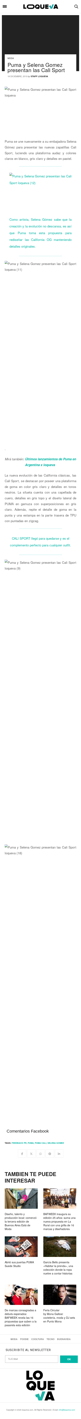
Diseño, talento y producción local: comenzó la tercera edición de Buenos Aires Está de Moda (21, 1221)
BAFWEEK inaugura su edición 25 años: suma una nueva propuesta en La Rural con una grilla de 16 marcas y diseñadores (59, 1221)
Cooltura (37, 1339)
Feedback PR (19, 1143)
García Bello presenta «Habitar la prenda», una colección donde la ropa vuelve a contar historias (58, 1267)
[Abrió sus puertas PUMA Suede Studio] (21, 1246)
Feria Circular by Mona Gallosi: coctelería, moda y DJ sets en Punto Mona (59, 1315)
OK (69, 1359)
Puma (31, 1143)
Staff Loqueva (39, 76)
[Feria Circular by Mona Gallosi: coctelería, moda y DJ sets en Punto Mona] (59, 1295)
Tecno (50, 1339)
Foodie (24, 1339)
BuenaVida (64, 1339)
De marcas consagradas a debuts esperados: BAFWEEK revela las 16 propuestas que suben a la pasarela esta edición (21, 1317)
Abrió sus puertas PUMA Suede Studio (19, 1264)
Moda (11, 58)
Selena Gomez (55, 1143)
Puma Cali (40, 1143)
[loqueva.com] (40, 6)
